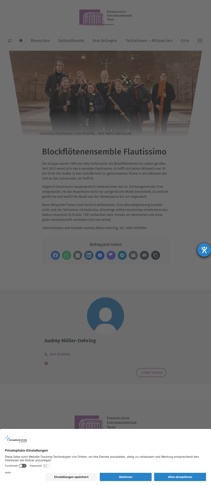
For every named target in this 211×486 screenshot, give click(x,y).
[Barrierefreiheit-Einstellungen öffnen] (204, 250)
